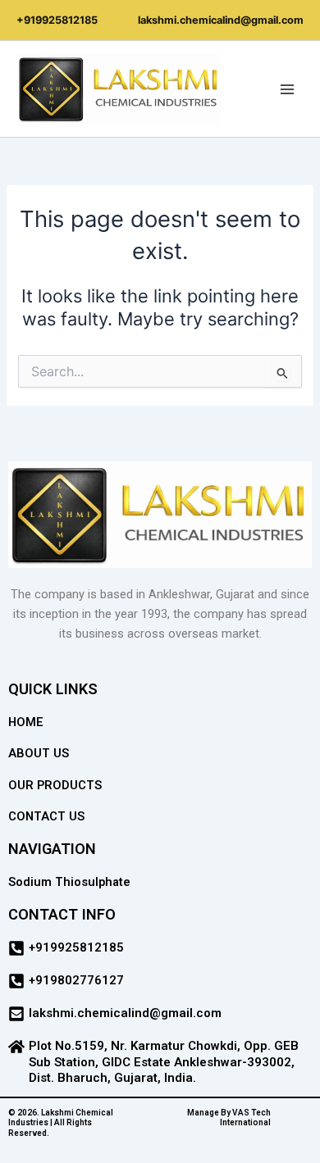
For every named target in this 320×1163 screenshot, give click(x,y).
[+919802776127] (16, 981)
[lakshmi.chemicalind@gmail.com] (16, 1014)
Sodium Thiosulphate (69, 882)
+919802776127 (76, 980)
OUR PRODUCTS (55, 785)
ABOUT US (38, 753)
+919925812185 (57, 20)
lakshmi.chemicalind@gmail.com (221, 20)
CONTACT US (46, 816)
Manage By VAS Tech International (229, 1118)
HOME (25, 722)
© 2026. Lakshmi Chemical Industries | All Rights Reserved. (60, 1123)
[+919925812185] (16, 948)
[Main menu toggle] (287, 88)
